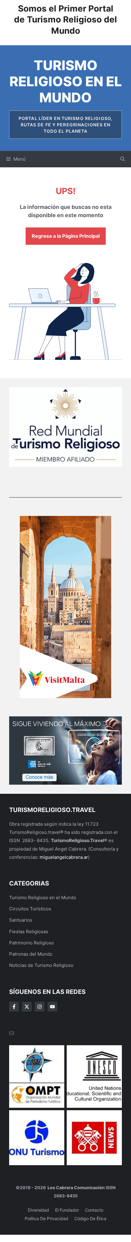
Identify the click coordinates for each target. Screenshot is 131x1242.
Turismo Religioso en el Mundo (65, 81)
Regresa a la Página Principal (66, 236)
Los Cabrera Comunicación (76, 1187)
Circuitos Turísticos (30, 909)
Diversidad (38, 1210)
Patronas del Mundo (30, 954)
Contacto (94, 1210)
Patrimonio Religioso (31, 943)
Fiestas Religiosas (28, 931)
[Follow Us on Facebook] (14, 1007)
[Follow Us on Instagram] (39, 1007)
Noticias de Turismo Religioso (41, 965)
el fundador (67, 1210)
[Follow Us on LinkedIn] (52, 1007)
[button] (122, 159)
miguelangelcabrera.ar (64, 857)
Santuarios (20, 920)
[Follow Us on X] (27, 1007)
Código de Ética (90, 1218)
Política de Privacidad (46, 1218)
